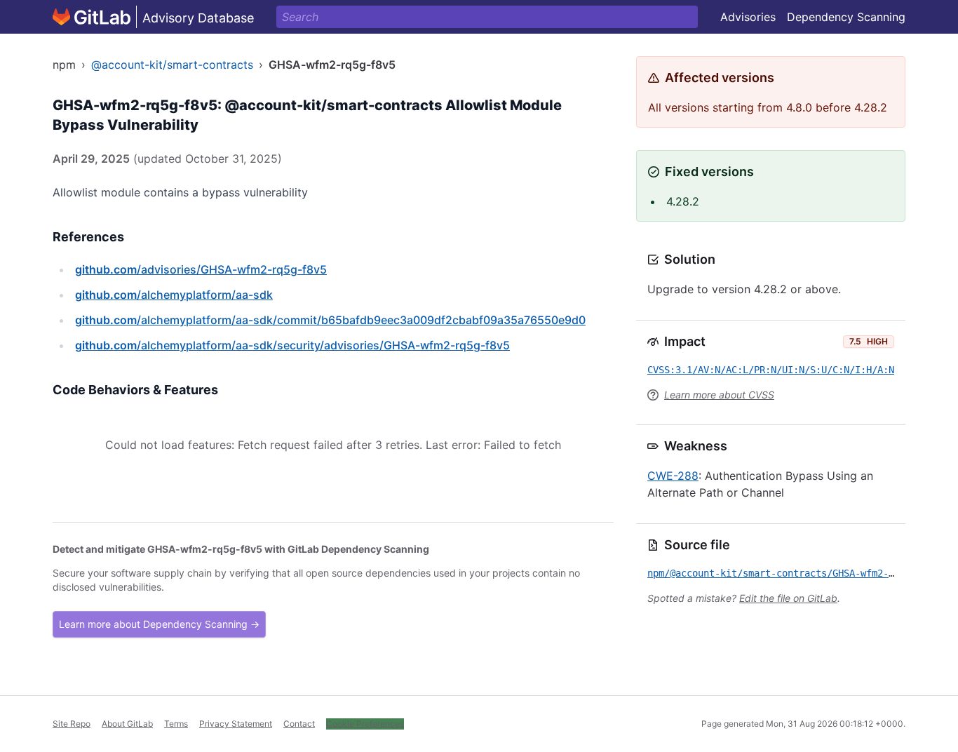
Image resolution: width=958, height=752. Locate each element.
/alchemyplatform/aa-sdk (174, 295)
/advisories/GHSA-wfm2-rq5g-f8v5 (201, 269)
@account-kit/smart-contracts (172, 65)
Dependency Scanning (846, 17)
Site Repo (71, 723)
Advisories (748, 17)
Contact (299, 723)
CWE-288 (673, 476)
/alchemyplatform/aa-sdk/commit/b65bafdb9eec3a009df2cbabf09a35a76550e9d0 (330, 320)
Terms (176, 723)
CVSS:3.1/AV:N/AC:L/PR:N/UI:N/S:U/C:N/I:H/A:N (770, 369)
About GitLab (127, 723)
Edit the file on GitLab (788, 598)
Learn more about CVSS (719, 395)
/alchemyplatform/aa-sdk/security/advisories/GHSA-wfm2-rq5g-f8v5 (292, 345)
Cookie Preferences (365, 723)
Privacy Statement (235, 723)
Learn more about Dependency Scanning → (159, 624)
